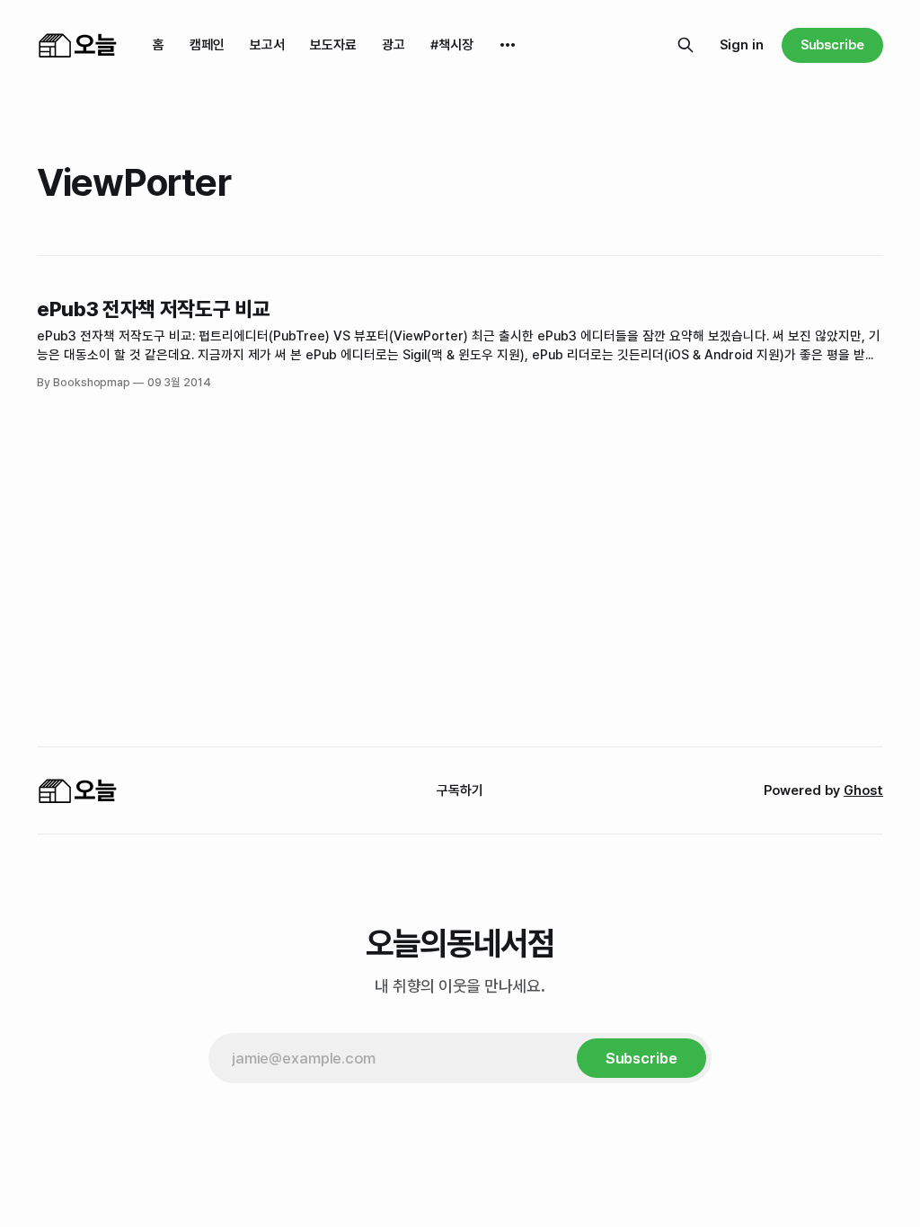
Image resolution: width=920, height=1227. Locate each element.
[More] (507, 45)
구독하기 (460, 790)
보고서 (267, 45)
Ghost (863, 790)
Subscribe (832, 45)
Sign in (742, 45)
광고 (393, 45)
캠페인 (207, 45)
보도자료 (333, 45)
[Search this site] (685, 45)
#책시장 (451, 45)
